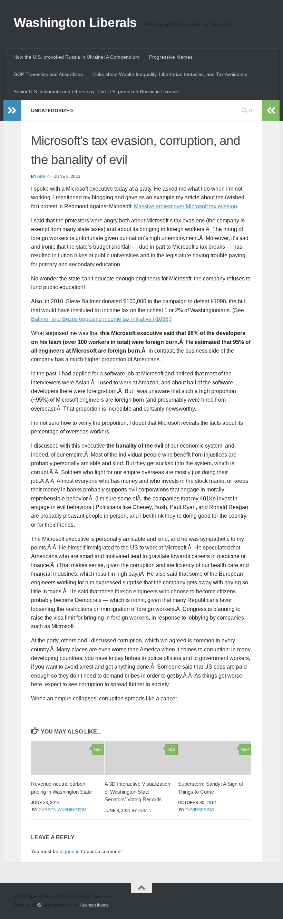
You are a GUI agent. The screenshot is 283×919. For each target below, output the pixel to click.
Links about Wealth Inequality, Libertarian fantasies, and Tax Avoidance (169, 74)
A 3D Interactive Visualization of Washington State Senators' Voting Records (137, 791)
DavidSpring (200, 809)
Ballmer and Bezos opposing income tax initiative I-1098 (99, 319)
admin (44, 176)
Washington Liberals (75, 23)
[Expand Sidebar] (12, 110)
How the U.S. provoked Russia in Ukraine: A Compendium (76, 57)
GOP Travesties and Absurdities (48, 74)
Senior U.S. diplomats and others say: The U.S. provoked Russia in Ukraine (95, 91)
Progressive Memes (171, 57)
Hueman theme (94, 905)
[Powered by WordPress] (39, 905)
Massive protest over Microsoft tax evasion (185, 206)
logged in (70, 851)
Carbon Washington (62, 809)
